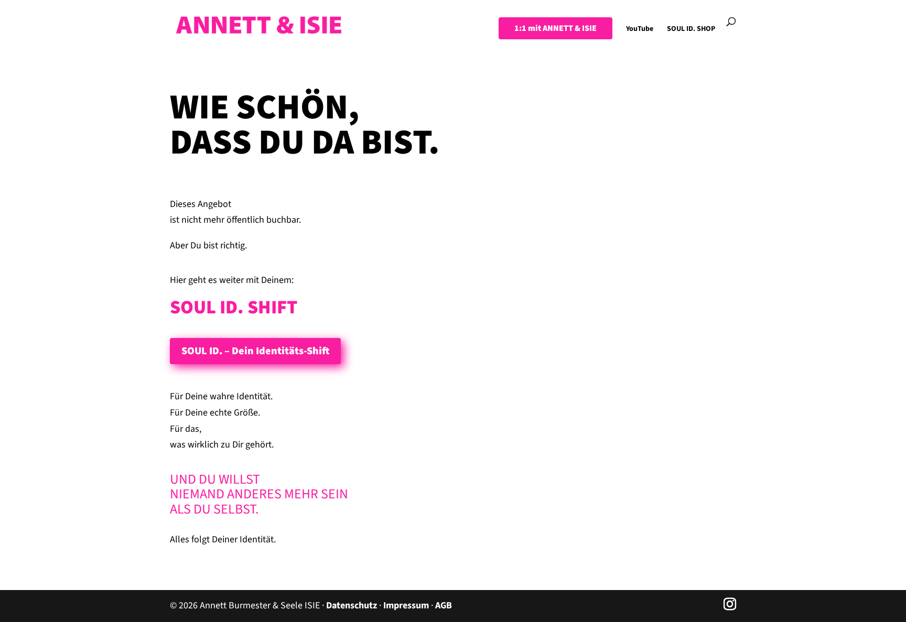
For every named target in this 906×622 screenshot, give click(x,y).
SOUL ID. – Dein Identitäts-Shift (255, 351)
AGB (443, 605)
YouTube (639, 29)
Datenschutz (351, 605)
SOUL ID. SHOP (691, 29)
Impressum (406, 605)
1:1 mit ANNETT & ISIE (555, 28)
